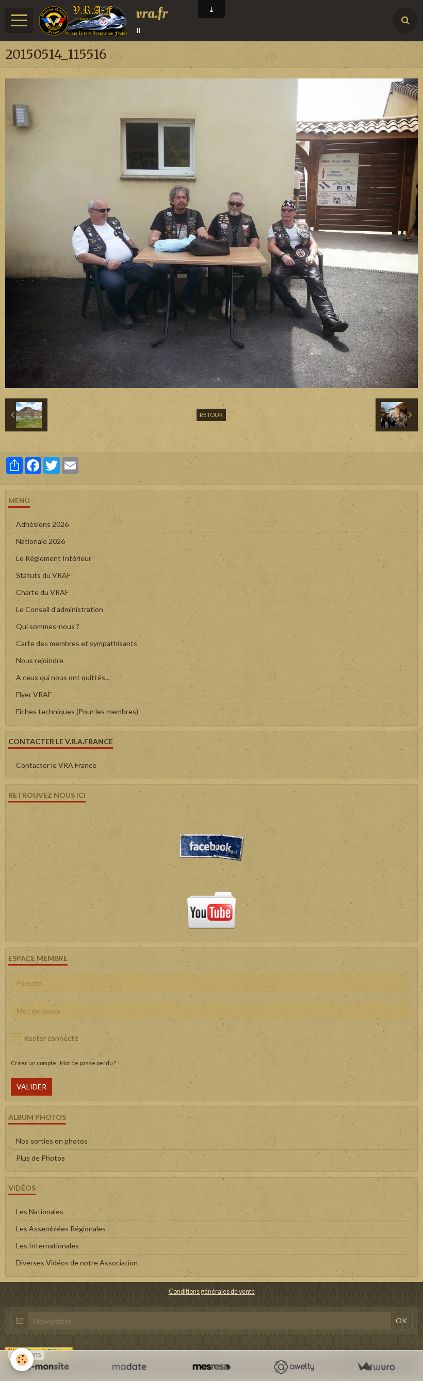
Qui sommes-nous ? (47, 626)
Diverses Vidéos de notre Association (77, 1262)
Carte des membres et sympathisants (76, 643)
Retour (211, 415)
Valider (31, 1086)
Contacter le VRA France (56, 765)
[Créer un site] (47, 1366)
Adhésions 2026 (42, 524)
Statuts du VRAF (43, 575)
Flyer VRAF (34, 694)
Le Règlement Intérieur (53, 558)
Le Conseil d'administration (59, 609)
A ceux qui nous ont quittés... (63, 677)
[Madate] (129, 1366)
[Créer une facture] (376, 1366)
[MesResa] (211, 1366)
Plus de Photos (40, 1157)
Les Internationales (47, 1245)
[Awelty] (294, 1366)
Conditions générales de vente (212, 1291)
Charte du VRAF (42, 592)
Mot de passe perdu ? (88, 1062)
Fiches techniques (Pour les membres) (77, 711)
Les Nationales (39, 1211)
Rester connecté (51, 1038)
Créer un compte (33, 1062)
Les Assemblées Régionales (61, 1228)
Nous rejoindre (39, 660)
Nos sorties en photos (52, 1140)
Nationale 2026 (40, 541)
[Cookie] (22, 1359)
